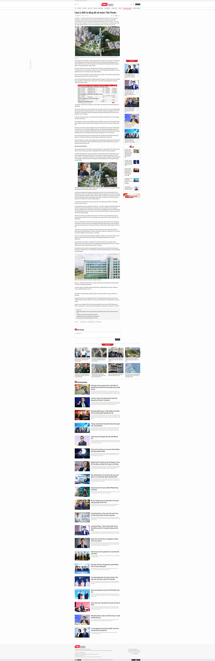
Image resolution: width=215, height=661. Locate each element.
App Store (134, 660)
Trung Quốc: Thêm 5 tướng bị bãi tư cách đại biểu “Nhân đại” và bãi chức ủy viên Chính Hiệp (82, 375)
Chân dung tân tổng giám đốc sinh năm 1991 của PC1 (128, 188)
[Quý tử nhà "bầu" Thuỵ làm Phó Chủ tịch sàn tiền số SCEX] (82, 607)
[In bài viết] (114, 15)
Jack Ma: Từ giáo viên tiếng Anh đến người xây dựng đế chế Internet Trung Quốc (128, 163)
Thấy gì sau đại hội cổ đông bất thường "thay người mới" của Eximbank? (130, 141)
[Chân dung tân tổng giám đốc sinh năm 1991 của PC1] (136, 188)
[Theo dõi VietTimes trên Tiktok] (137, 653)
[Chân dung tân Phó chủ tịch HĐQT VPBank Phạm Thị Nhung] (82, 492)
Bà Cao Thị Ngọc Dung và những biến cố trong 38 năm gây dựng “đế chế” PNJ (130, 110)
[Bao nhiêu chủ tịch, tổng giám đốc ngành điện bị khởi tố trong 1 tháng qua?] (82, 569)
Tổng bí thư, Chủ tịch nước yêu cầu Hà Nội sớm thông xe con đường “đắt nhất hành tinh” (82, 360)
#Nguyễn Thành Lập (91, 321)
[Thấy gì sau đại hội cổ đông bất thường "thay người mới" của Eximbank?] (132, 133)
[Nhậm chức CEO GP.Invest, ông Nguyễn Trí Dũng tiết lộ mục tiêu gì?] (82, 543)
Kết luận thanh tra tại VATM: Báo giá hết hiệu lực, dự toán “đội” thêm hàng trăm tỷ (115, 360)
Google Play (138, 660)
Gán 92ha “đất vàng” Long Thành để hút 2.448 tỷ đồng (88, 316)
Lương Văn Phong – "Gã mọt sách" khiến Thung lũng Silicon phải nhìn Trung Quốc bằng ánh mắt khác (130, 93)
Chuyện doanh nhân (127, 8)
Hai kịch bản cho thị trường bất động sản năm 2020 (87, 317)
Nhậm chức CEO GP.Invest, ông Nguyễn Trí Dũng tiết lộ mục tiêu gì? (104, 540)
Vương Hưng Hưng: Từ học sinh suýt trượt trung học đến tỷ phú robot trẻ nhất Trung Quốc (104, 514)
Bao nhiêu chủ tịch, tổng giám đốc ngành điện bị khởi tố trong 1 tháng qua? (104, 565)
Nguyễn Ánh (79, 15)
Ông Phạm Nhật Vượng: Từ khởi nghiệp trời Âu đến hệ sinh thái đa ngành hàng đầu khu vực (128, 172)
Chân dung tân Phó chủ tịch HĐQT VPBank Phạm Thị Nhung (104, 488)
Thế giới (120, 8)
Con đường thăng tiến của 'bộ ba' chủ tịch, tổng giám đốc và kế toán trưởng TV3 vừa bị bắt (104, 578)
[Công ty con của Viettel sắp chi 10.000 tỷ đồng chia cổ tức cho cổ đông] (132, 352)
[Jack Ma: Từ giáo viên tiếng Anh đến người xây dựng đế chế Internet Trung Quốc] (136, 162)
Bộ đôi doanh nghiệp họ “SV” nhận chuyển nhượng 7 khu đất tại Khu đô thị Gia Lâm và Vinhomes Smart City (97, 312)
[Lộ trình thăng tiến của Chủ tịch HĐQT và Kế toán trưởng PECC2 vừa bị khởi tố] (132, 68)
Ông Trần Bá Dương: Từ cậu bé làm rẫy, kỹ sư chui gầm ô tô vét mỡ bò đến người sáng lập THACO (105, 476)
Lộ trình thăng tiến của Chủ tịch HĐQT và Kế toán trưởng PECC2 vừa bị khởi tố (130, 76)
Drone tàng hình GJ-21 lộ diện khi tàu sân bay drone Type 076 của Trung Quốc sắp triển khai (132, 375)
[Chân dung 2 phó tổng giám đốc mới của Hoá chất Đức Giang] (82, 556)
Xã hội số (79, 8)
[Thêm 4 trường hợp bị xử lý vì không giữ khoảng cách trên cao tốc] (115, 368)
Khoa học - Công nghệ (98, 8)
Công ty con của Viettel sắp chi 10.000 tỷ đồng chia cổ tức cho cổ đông (132, 360)
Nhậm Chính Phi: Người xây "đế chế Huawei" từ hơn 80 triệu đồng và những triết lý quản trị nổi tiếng (105, 463)
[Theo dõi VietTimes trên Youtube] (135, 653)
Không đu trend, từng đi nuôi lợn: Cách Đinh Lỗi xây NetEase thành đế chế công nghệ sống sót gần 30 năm (128, 153)
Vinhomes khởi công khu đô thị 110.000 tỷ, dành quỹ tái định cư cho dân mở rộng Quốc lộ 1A (99, 375)
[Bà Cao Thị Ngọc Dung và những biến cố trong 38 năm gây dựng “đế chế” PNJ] (132, 102)
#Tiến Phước (99, 321)
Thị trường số (107, 8)
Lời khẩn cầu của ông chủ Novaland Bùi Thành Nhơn (87, 314)
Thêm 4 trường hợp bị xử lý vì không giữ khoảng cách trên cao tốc (115, 375)
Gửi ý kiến (117, 339)
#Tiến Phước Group (83, 321)
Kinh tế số (90, 8)
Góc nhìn (84, 8)
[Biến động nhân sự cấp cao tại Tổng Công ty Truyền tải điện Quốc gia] (132, 118)
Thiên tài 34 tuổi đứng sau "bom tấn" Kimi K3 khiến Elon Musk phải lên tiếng (105, 450)
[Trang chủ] (75, 8)
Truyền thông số (136, 8)
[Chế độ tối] (133, 4)
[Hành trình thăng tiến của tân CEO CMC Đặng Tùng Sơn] (82, 594)
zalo (133, 653)
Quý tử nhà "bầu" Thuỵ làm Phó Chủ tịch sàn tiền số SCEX (105, 604)
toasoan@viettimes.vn (134, 649)
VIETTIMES (107, 4)
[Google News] (117, 15)
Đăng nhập (138, 4)
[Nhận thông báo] (131, 4)
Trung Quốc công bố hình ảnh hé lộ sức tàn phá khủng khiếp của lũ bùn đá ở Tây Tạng (98, 360)
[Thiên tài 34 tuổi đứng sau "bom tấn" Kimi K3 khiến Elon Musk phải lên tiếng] (82, 453)
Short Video (114, 8)
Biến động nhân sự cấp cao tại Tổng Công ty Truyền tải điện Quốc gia (130, 126)
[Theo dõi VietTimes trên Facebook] (131, 653)
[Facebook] (111, 15)
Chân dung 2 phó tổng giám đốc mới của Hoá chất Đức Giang (105, 552)
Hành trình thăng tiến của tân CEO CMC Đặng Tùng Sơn (105, 591)
